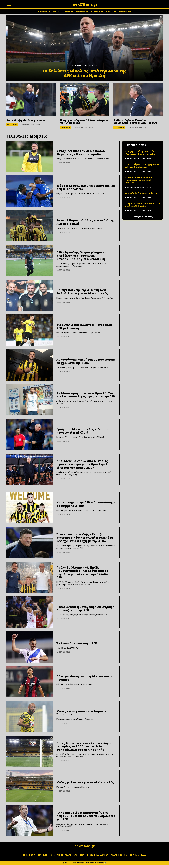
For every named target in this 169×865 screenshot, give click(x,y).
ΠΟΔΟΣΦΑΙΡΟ (44, 11)
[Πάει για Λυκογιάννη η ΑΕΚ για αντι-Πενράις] (29, 681)
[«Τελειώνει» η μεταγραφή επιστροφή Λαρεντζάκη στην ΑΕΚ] (29, 612)
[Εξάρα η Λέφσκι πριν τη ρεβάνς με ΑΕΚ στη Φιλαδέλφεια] (29, 191)
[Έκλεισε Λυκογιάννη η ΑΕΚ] (29, 647)
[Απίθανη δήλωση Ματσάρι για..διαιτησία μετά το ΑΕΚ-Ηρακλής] (138, 99)
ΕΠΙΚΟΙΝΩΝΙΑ (125, 11)
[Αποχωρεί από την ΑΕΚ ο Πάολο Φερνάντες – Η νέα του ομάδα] (29, 156)
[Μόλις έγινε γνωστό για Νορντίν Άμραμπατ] (29, 716)
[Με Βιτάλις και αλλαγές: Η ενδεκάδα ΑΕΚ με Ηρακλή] (29, 330)
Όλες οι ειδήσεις (143, 216)
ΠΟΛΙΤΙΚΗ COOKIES (119, 855)
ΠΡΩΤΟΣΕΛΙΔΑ (97, 11)
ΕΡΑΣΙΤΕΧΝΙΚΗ (82, 11)
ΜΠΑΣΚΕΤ (57, 11)
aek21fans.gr (85, 846)
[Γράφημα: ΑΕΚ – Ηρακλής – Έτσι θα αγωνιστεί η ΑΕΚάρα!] (29, 434)
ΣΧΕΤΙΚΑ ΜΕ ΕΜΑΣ (138, 855)
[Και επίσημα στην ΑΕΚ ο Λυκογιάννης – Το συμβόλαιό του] (29, 507)
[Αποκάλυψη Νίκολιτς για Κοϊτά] (31, 99)
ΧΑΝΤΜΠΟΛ (68, 11)
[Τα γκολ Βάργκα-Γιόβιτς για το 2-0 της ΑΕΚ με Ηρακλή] (29, 225)
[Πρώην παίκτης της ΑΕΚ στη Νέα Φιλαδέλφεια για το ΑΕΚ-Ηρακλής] (29, 295)
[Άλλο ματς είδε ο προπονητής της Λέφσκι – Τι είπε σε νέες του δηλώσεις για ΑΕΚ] (29, 820)
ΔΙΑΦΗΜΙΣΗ (111, 11)
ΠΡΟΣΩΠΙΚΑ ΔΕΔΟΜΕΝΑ (97, 855)
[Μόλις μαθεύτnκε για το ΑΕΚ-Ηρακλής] (29, 786)
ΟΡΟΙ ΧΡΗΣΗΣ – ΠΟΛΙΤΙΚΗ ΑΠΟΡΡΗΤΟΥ (67, 855)
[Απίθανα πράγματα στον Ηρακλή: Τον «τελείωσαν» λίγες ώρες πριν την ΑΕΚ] (29, 399)
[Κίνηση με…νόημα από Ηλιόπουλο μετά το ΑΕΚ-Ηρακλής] (84, 99)
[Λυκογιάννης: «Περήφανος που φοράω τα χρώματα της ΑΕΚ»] (29, 365)
